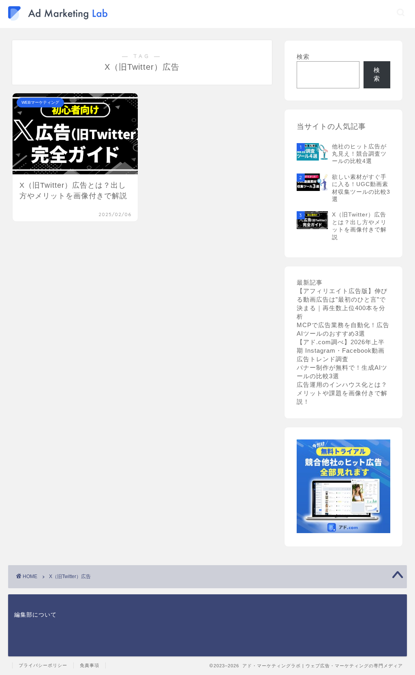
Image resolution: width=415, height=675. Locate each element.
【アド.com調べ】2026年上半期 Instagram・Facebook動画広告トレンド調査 (341, 350)
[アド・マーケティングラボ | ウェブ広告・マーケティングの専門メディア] (58, 19)
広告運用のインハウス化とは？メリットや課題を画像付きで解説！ (342, 393)
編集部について (35, 615)
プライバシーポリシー (43, 665)
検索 (303, 56)
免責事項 (89, 665)
